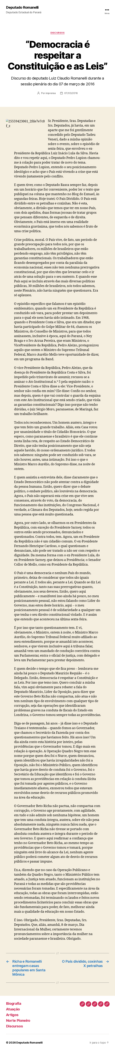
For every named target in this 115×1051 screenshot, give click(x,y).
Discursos (57, 32)
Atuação (13, 1009)
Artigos (12, 1015)
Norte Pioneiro (18, 1020)
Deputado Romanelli (22, 7)
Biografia (13, 1003)
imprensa (51, 93)
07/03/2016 (71, 93)
